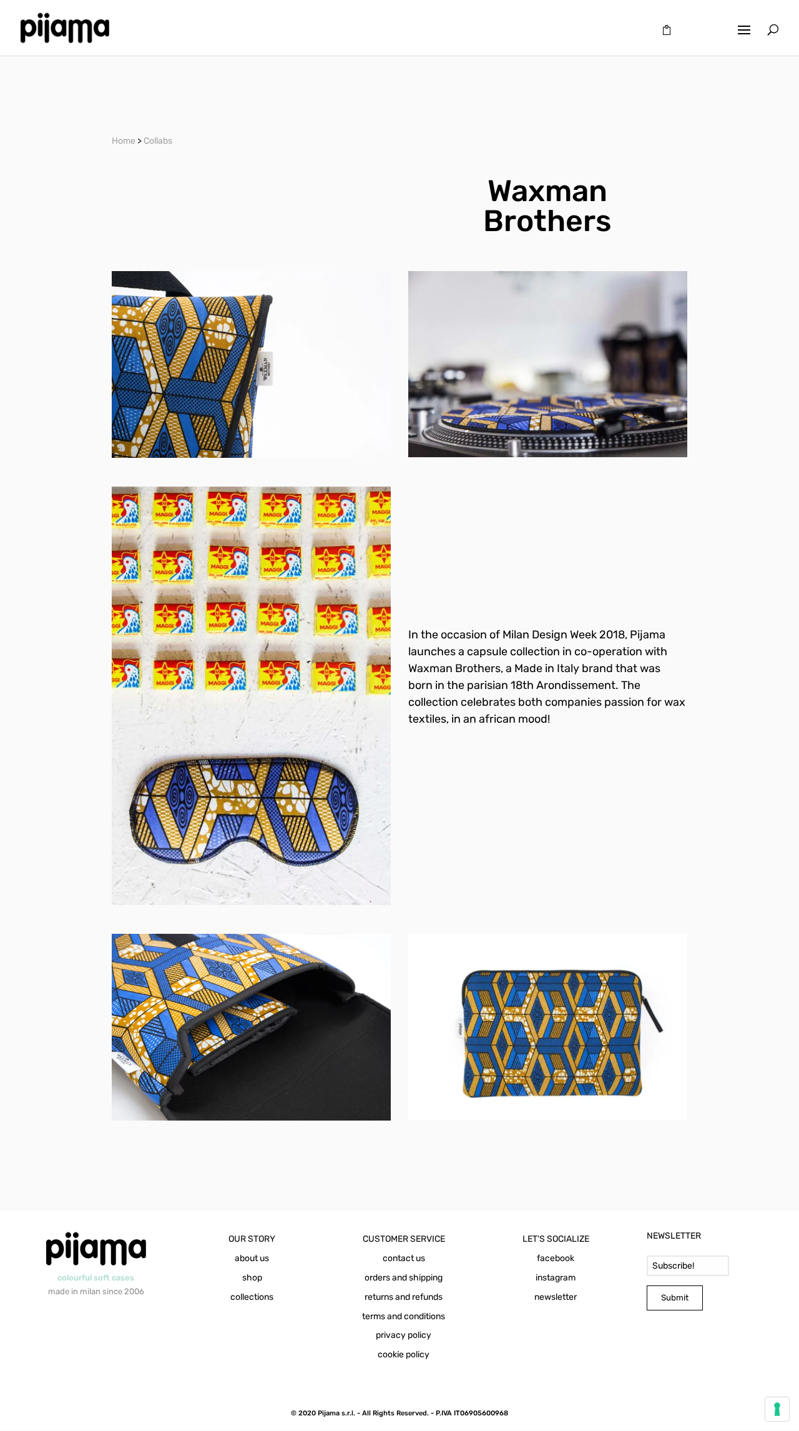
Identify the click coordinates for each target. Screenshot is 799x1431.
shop (252, 1277)
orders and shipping (404, 1277)
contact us (404, 1258)
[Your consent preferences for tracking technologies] (777, 1409)
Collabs (158, 141)
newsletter (555, 1297)
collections (251, 1297)
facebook (555, 1258)
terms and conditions (403, 1316)
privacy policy (403, 1335)
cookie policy (403, 1354)
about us (252, 1258)
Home (123, 141)
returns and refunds (404, 1297)
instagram (556, 1277)
